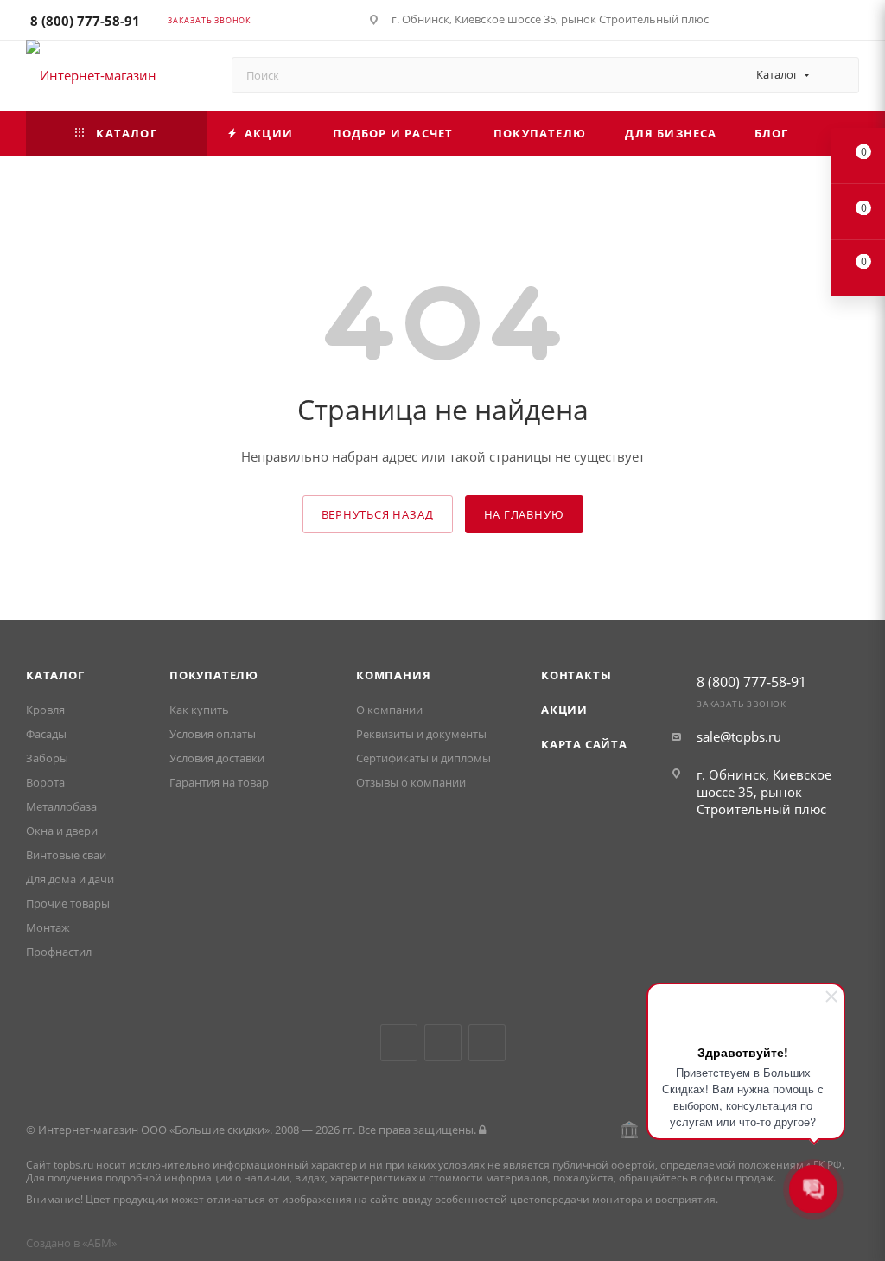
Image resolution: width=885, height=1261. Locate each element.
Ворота (45, 782)
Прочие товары (68, 903)
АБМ (99, 1243)
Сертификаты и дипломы (423, 758)
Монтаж (48, 927)
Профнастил (59, 951)
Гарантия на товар (219, 782)
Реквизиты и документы (421, 734)
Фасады (46, 734)
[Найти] (838, 75)
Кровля (45, 709)
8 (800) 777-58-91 (85, 20)
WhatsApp (487, 1042)
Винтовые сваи (66, 855)
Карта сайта (584, 744)
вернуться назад (378, 514)
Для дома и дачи (70, 879)
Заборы (47, 758)
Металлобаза (61, 806)
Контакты (576, 675)
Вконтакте (398, 1042)
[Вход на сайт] (482, 1129)
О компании (389, 709)
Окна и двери (62, 830)
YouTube (443, 1042)
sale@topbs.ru (739, 736)
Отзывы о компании (411, 782)
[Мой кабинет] (851, 22)
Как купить (199, 709)
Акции (564, 709)
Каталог (55, 675)
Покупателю (213, 675)
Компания (393, 675)
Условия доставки (216, 758)
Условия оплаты (212, 734)
